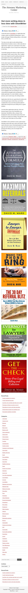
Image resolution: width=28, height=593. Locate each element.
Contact (3, 4)
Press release (4, 504)
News (3, 493)
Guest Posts (4, 461)
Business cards (5, 430)
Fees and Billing (5, 457)
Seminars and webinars (6, 525)
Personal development (6, 500)
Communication (5, 443)
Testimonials (4, 540)
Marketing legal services (7, 484)
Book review (4, 427)
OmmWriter (13, 33)
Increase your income (6, 468)
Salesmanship (5, 522)
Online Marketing (5, 497)
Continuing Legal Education (7, 448)
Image (3, 466)
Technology (4, 538)
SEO (3, 527)
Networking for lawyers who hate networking (11, 407)
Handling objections (6, 463)
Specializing (4, 534)
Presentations (4, 502)
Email (3, 454)
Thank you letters (5, 543)
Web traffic (4, 552)
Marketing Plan (5, 486)
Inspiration (4, 470)
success (3, 536)
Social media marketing (7, 531)
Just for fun (4, 473)
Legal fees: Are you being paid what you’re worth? (12, 402)
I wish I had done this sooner (8, 400)
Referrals (4, 516)
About (10, 1)
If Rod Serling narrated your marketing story (11, 409)
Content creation (5, 445)
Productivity (10, 136)
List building (4, 482)
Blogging (4, 423)
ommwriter (9, 139)
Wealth (3, 549)
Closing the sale (5, 439)
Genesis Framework (20, 589)
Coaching (4, 441)
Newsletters (4, 495)
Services (21, 1)
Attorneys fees (5, 421)
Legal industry (5, 477)
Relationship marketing (6, 518)
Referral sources (5, 513)
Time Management (6, 545)
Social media (4, 529)
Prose (12, 589)
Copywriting (4, 450)
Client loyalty (5, 434)
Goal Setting (4, 459)
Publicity (4, 511)
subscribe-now (21, 139)
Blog (6, 1)
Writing (15, 136)
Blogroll (4, 425)
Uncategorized (5, 547)
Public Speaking (5, 509)
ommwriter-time (15, 139)
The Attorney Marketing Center (14, 8)
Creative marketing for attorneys (8, 398)
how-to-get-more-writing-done (15, 138)
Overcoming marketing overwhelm (9, 411)
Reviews (4, 520)
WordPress (12, 590)
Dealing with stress (6, 452)
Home (2, 1)
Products (16, 1)
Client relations (5, 436)
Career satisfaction (6, 432)
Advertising (4, 418)
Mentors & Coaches (6, 488)
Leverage (4, 479)
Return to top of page (14, 587)
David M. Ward (14, 26)
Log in (16, 590)
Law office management (7, 475)
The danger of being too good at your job (10, 405)
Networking (4, 491)
